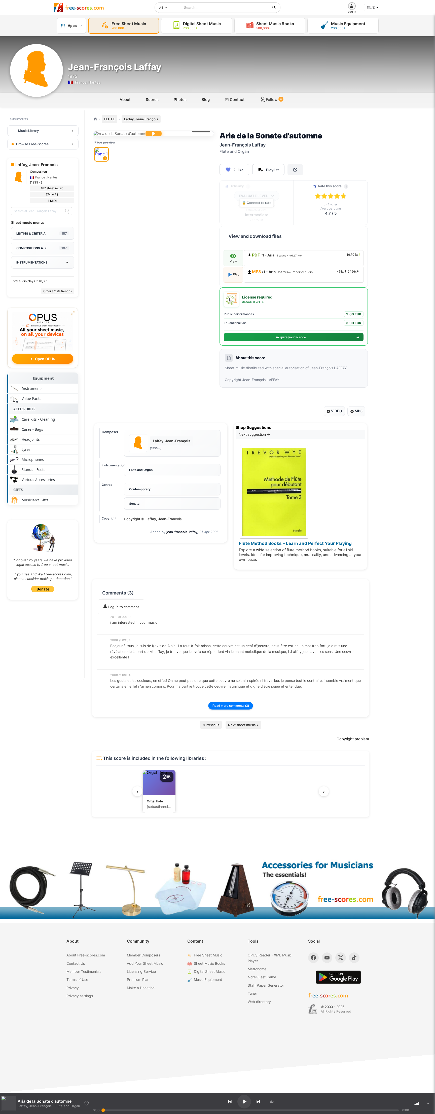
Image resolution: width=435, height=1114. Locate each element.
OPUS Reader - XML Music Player (270, 958)
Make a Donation (141, 988)
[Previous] (230, 1102)
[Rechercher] (274, 8)
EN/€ (371, 8)
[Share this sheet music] (295, 169)
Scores (152, 99)
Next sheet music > (243, 725)
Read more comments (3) (230, 706)
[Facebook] (313, 957)
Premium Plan (138, 979)
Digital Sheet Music (209, 971)
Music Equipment (208, 979)
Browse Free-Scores (32, 144)
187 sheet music (52, 188)
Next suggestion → (254, 434)
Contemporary (140, 489)
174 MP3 (52, 194)
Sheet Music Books (209, 963)
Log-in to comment (123, 607)
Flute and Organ (141, 470)
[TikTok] (354, 957)
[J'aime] (87, 1103)
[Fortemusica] (312, 1009)
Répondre (121, 629)
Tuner (252, 993)
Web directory (259, 1001)
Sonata (134, 503)
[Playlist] (428, 1103)
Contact (237, 99)
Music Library (28, 131)
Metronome (257, 969)
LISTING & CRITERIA (41, 233)
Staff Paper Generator (266, 985)
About (125, 99)
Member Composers (143, 955)
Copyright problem (353, 739)
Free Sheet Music (208, 955)
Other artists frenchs (57, 291)
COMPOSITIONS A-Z (41, 248)
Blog (206, 99)
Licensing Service (141, 971)
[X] (340, 957)
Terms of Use (77, 979)
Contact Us (75, 963)
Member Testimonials (83, 971)
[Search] (66, 211)
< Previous (211, 725)
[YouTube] (327, 957)
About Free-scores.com (85, 955)
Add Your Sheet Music (145, 963)
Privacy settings (79, 996)
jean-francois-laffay (181, 532)
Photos (180, 99)
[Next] (258, 1102)
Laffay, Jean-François (141, 119)
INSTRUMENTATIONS (32, 262)
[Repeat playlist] (271, 1101)
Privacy (72, 988)
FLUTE (109, 119)
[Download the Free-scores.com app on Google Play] (338, 977)
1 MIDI (52, 201)
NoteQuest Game (262, 977)
